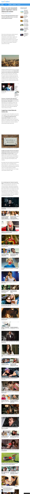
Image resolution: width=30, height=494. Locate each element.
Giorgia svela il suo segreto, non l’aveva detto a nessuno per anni (26, 35)
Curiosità (10, 4)
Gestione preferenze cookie (27, 493)
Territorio (6, 4)
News (2, 4)
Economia (18, 4)
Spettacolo (14, 4)
